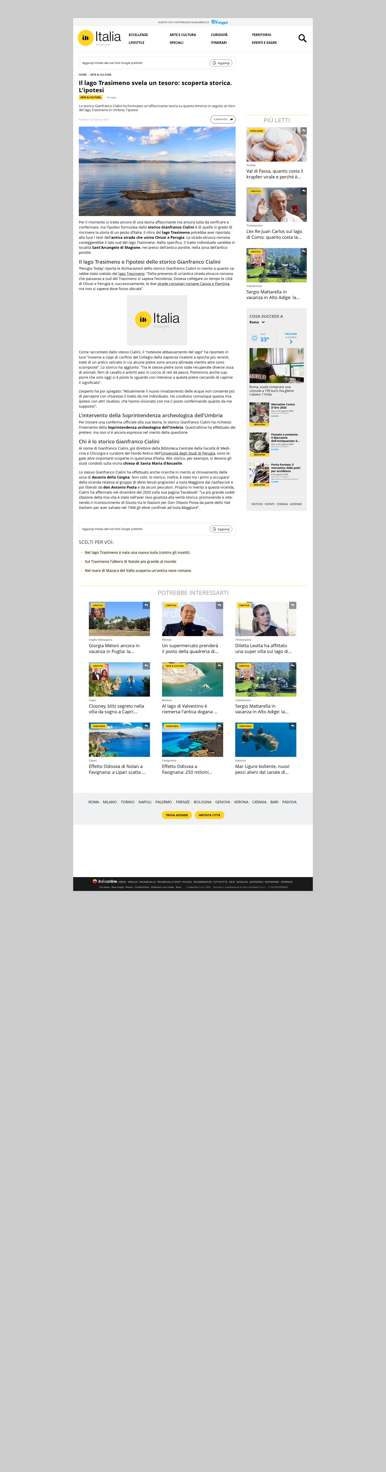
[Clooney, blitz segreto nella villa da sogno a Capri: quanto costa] (119, 679)
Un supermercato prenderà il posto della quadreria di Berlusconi (190, 651)
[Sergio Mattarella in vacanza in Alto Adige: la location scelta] (277, 265)
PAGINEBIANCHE (202, 882)
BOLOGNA (202, 802)
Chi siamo (104, 887)
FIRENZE (183, 802)
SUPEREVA (287, 882)
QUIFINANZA (256, 882)
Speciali (176, 42)
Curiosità (219, 35)
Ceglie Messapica (100, 640)
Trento (251, 165)
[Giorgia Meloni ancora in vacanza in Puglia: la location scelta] (119, 619)
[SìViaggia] (219, 22)
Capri (92, 700)
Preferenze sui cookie (162, 887)
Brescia (167, 700)
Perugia (111, 97)
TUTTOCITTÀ (220, 882)
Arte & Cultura (90, 97)
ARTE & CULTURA (100, 74)
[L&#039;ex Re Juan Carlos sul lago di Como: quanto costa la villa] (277, 205)
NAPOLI (145, 802)
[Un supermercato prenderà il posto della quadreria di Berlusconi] (192, 619)
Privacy (129, 887)
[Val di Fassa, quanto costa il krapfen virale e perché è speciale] (277, 144)
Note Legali (118, 887)
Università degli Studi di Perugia (188, 453)
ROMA (93, 802)
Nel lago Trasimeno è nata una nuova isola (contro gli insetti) (137, 552)
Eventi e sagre (264, 42)
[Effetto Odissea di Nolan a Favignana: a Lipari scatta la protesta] (119, 740)
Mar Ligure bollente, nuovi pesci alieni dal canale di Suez (262, 772)
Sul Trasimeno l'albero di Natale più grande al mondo (130, 561)
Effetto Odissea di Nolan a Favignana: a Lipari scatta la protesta (117, 772)
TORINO (127, 802)
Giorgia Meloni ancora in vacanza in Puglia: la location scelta (114, 651)
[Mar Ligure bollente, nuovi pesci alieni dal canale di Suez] (265, 740)
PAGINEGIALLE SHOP (169, 882)
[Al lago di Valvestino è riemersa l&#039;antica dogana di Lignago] (192, 679)
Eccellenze (138, 35)
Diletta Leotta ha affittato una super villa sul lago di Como (261, 651)
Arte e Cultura (183, 35)
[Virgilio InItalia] (99, 38)
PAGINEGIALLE (147, 882)
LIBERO (122, 882)
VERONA (241, 802)
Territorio (261, 35)
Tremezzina (254, 225)
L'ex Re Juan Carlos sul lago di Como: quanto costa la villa (274, 237)
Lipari (93, 760)
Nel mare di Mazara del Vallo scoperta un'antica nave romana (138, 570)
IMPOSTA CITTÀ (209, 815)
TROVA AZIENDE (177, 815)
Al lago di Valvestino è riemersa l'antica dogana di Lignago (190, 711)
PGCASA (187, 882)
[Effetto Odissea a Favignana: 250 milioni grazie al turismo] (192, 740)
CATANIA (259, 802)
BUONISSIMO (272, 882)
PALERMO (163, 802)
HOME (83, 74)
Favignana (169, 760)
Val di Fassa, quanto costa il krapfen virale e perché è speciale (274, 176)
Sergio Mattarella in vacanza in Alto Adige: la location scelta (271, 297)
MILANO (110, 802)
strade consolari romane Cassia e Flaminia (193, 283)
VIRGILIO (133, 882)
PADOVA (289, 802)
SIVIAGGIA (242, 882)
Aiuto (179, 887)
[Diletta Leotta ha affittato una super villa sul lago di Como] (265, 619)
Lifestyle (136, 42)
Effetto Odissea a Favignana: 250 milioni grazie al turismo (185, 772)
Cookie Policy (142, 887)
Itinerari (219, 42)
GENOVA (222, 802)
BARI (274, 802)
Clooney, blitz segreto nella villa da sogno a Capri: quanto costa (116, 711)
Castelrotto (254, 286)
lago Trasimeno (131, 273)
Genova (240, 760)
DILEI (232, 882)
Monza (166, 640)
